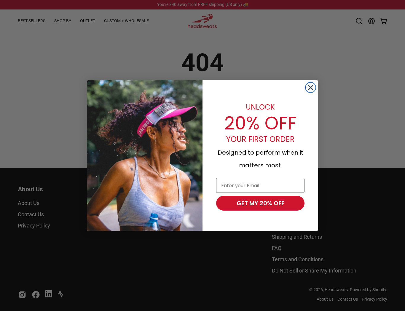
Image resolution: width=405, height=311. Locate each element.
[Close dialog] (310, 87)
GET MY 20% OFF (260, 203)
